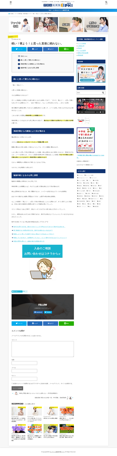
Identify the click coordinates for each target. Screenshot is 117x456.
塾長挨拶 (80, 55)
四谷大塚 (94, 185)
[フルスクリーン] (103, 112)
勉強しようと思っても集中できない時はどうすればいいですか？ (33, 234)
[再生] (79, 112)
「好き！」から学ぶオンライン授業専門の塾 (58, 10)
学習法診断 (97, 190)
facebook (39, 312)
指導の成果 (96, 193)
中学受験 (96, 180)
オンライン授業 (89, 175)
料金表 (80, 48)
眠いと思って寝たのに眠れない (29, 60)
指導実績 (88, 196)
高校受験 (96, 206)
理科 (80, 204)
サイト (14, 375)
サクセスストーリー (83, 177)
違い (90, 206)
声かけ (95, 188)
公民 (93, 183)
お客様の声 (81, 46)
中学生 (80, 183)
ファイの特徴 (82, 43)
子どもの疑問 (82, 190)
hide (26, 56)
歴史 (89, 201)
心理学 (88, 193)
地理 (80, 188)
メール (14, 367)
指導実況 (81, 196)
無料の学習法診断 (83, 53)
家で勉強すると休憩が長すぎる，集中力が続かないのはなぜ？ (33, 230)
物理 (99, 201)
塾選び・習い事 (87, 188)
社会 (90, 204)
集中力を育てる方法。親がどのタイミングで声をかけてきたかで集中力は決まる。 (39, 226)
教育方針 (95, 196)
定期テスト (81, 193)
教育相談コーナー (13, 37)
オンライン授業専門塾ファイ (57, 452)
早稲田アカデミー (94, 198)
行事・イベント (82, 206)
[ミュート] (100, 112)
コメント (14, 340)
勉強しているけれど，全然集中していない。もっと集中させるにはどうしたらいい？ (40, 237)
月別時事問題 (82, 201)
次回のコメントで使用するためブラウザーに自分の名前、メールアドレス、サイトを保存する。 (43, 383)
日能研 (85, 198)
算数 (99, 204)
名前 (13, 359)
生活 (26, 291)
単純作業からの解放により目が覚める (32, 64)
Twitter (49, 312)
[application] (91, 106)
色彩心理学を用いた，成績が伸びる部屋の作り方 (28, 241)
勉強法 (80, 185)
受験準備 (87, 185)
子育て (89, 190)
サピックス (94, 177)
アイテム (81, 175)
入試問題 (87, 183)
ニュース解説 (82, 180)
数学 (80, 198)
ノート (89, 180)
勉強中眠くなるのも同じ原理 (29, 67)
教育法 (102, 196)
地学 (101, 185)
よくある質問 (82, 50)
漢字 (94, 201)
